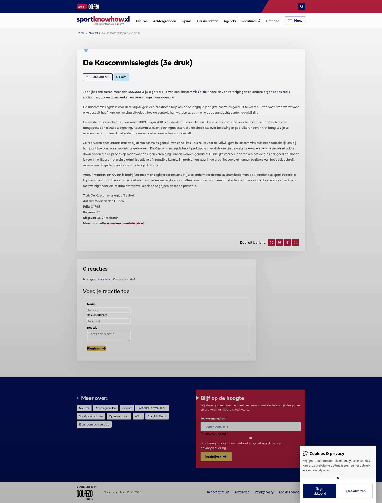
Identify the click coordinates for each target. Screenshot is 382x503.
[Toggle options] (338, 478)
